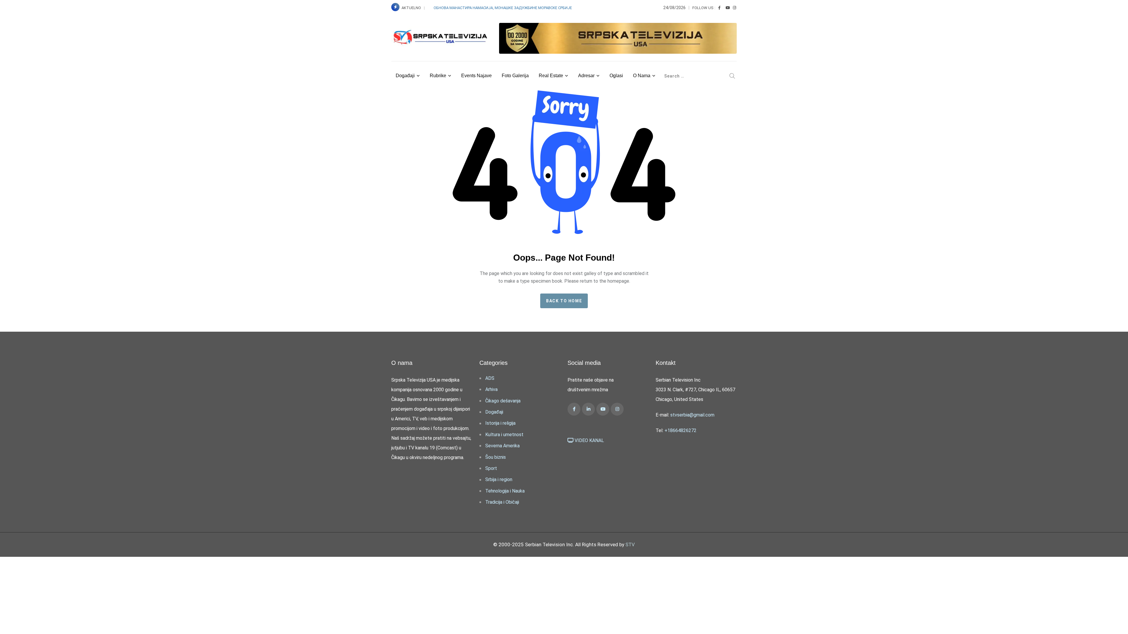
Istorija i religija (500, 423)
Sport (491, 468)
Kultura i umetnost (504, 434)
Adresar (586, 75)
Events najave (476, 75)
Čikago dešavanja (503, 401)
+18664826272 (680, 430)
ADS (489, 378)
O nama (641, 75)
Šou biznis (495, 457)
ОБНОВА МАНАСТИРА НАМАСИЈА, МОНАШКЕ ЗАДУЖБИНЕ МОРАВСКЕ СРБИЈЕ (503, 8)
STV (630, 544)
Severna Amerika (502, 445)
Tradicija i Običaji (502, 502)
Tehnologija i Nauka (505, 491)
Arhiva (491, 389)
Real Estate (551, 75)
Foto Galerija (515, 75)
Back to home (564, 301)
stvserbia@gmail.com (692, 415)
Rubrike (438, 75)
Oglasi (616, 75)
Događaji (405, 75)
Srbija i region (498, 479)
